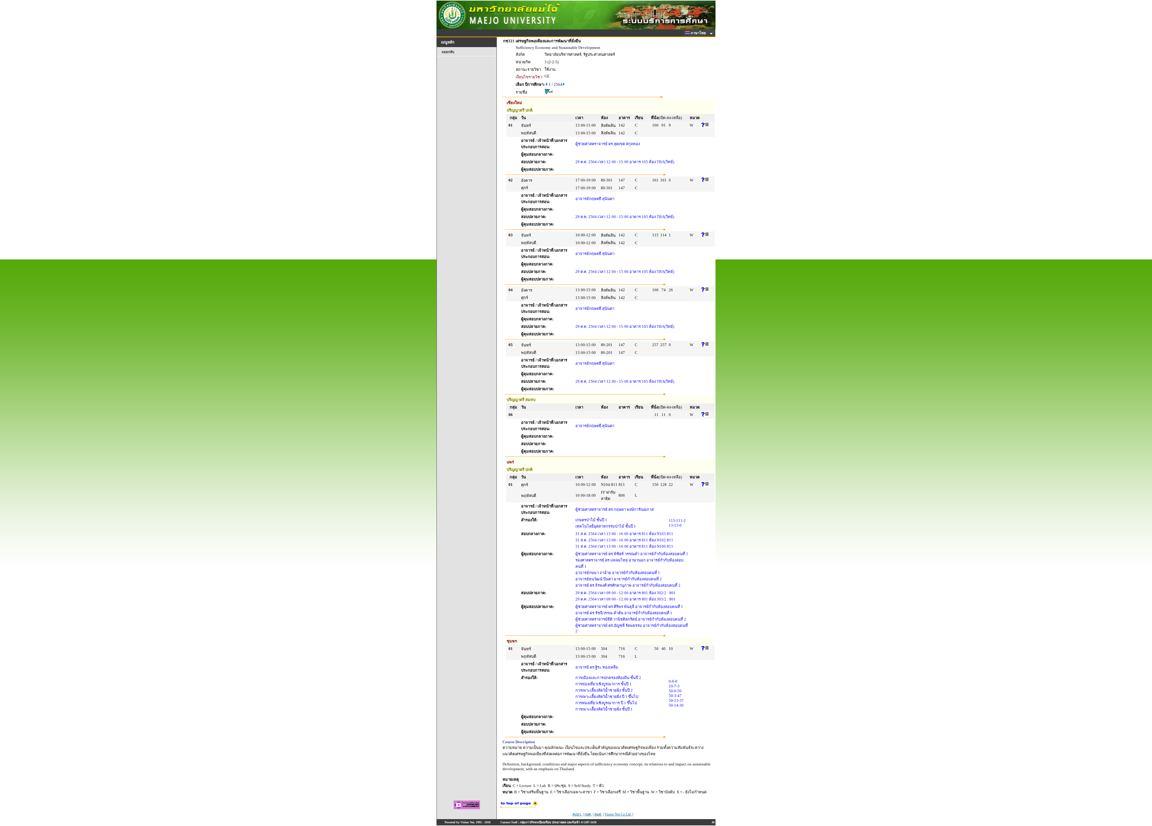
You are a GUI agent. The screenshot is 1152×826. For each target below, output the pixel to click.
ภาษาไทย (699, 33)
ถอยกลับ (448, 52)
